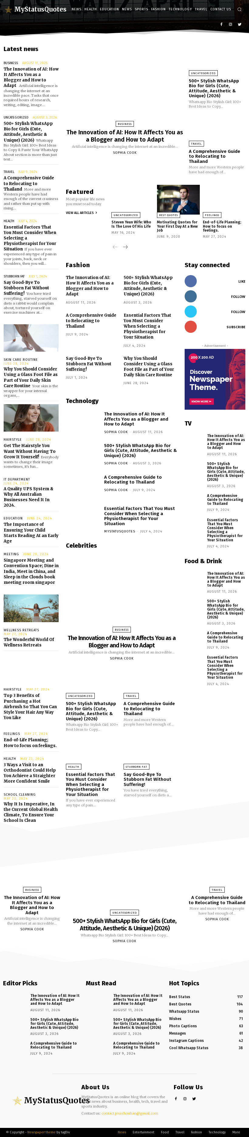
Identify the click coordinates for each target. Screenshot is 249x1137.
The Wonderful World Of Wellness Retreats (29, 642)
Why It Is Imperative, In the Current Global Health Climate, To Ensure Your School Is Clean (31, 812)
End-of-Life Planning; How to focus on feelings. (222, 226)
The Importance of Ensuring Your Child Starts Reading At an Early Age (31, 533)
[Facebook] (221, 24)
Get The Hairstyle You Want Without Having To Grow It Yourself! (30, 451)
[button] (239, 9)
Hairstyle (13, 439)
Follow (238, 296)
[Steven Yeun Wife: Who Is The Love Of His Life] (132, 200)
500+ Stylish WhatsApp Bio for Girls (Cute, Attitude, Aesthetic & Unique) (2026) (28, 132)
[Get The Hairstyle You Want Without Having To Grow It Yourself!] (31, 418)
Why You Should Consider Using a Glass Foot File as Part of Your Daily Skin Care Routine (31, 377)
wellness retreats (21, 630)
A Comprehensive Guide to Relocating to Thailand (29, 183)
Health (9, 221)
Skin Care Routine (21, 359)
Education (13, 518)
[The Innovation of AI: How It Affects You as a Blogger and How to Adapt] (125, 83)
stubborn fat (14, 276)
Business (11, 63)
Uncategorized (16, 117)
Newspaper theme (41, 1132)
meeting (11, 554)
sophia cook (125, 153)
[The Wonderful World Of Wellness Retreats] (31, 608)
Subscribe (236, 327)
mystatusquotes (119, 531)
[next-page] (125, 247)
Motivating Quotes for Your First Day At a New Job (177, 226)
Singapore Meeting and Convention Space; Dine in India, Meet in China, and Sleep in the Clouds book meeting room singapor (31, 571)
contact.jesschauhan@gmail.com (129, 1113)
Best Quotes (168, 215)
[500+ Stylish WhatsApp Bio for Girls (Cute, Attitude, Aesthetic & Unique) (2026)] (217, 58)
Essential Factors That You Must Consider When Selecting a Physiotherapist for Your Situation (147, 326)
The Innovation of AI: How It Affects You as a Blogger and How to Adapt (31, 77)
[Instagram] (230, 24)
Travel (9, 172)
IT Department (17, 479)
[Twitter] (239, 24)
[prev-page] (115, 247)
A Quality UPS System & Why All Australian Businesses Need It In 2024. (28, 497)
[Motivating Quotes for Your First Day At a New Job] (178, 200)
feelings (12, 734)
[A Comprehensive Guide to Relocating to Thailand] (217, 129)
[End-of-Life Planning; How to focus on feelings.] (224, 200)
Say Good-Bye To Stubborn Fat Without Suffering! (26, 288)
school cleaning (20, 794)
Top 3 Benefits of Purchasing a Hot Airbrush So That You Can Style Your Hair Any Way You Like (30, 706)
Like (241, 281)
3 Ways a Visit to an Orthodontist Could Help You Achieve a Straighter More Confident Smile (30, 773)
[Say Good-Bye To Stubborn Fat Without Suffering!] (151, 752)
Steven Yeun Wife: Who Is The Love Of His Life (131, 224)
